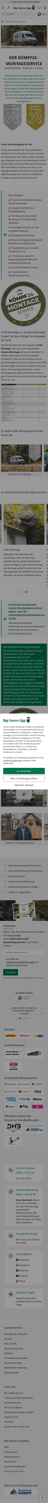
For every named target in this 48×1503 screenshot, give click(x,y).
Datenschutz (19, 785)
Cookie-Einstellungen (12, 760)
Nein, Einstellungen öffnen (24, 778)
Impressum (29, 785)
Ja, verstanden (24, 771)
